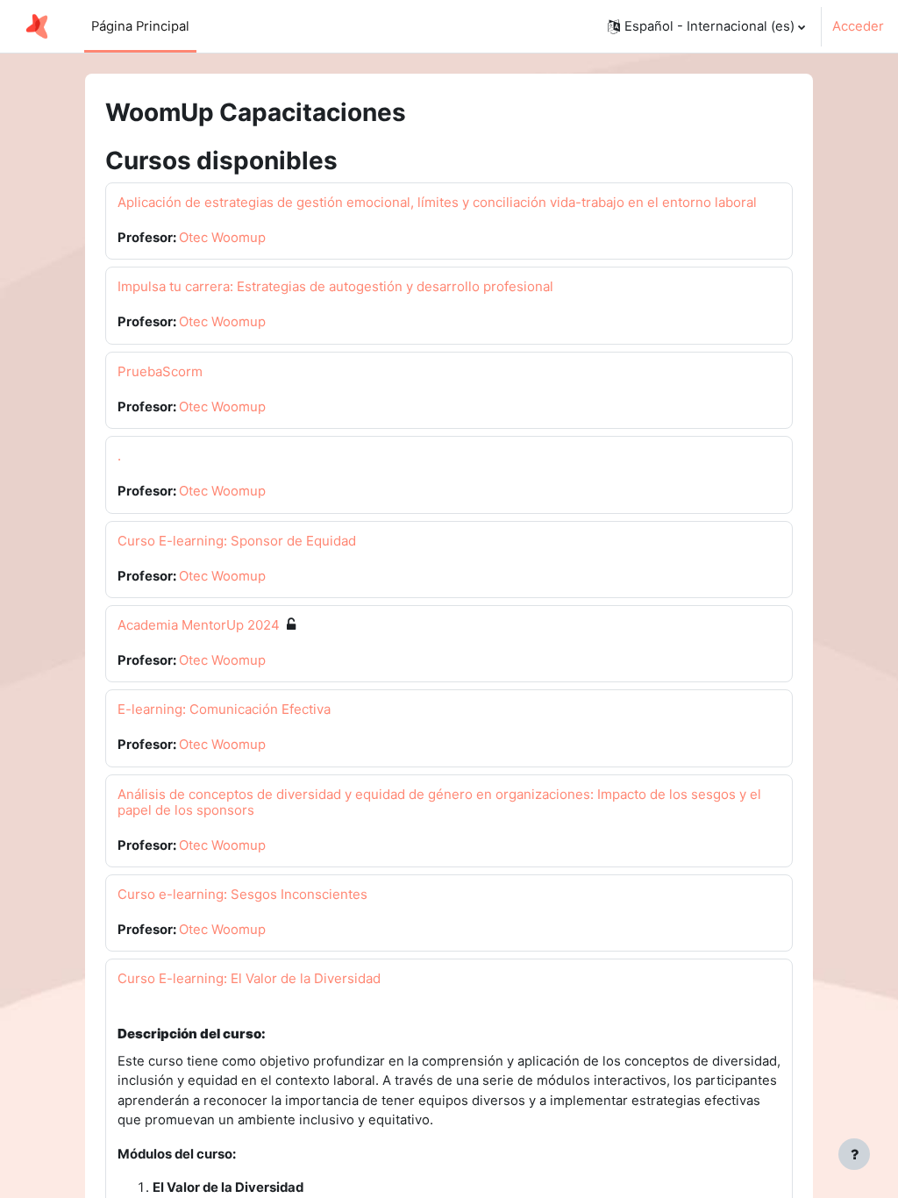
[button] (706, 26)
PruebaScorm (160, 371)
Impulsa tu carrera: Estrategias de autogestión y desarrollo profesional (335, 286)
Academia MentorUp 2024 (199, 625)
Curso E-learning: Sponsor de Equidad (237, 540)
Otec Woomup (222, 238)
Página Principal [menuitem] (140, 26)
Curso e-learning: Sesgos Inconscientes (242, 894)
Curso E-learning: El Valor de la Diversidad (249, 978)
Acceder (858, 26)
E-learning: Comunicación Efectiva (224, 709)
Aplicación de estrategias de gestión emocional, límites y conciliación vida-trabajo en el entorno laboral (437, 202)
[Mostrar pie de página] (854, 1154)
